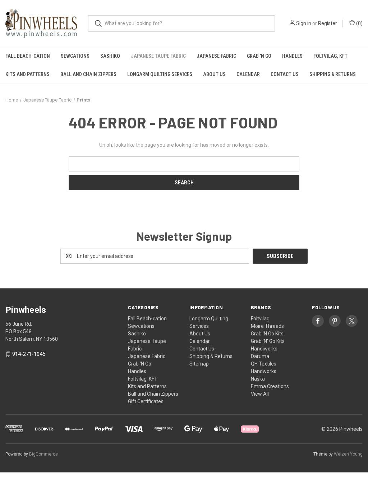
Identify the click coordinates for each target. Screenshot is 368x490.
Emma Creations (270, 386)
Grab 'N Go (259, 56)
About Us (214, 74)
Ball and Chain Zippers (88, 74)
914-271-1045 (28, 354)
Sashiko (110, 56)
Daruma (260, 356)
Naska (258, 379)
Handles (292, 56)
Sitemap (199, 364)
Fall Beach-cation (27, 56)
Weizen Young (348, 454)
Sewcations (75, 56)
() (359, 23)
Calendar (248, 74)
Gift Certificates (146, 401)
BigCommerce (43, 454)
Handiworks (264, 349)
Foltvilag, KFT (330, 56)
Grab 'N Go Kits (267, 333)
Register (327, 23)
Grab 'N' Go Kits (268, 341)
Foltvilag (260, 318)
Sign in (303, 23)
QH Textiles (263, 364)
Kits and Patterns (27, 74)
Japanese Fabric (216, 56)
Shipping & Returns (332, 74)
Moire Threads (267, 326)
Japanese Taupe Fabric (158, 56)
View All (260, 394)
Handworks (263, 371)
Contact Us (285, 74)
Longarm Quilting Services (159, 74)
